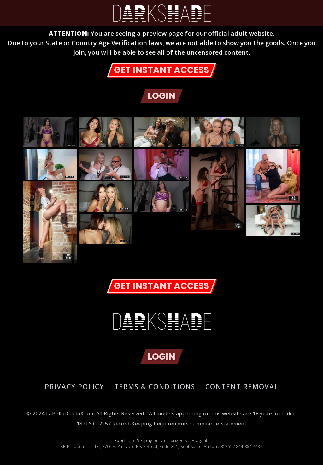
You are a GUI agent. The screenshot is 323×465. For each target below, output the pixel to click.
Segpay (144, 440)
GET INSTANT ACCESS (161, 70)
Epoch (121, 440)
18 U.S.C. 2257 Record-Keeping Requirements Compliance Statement (161, 423)
